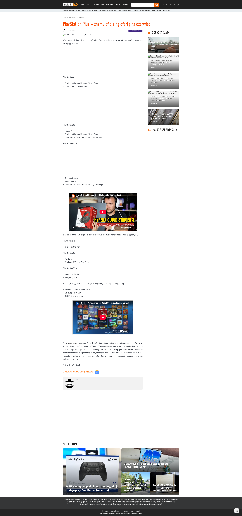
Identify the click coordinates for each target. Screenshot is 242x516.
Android (118, 5)
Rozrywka (94, 10)
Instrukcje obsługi (162, 10)
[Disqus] (103, 416)
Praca (117, 511)
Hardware (71, 10)
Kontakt (132, 511)
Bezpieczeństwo (86, 10)
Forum (153, 10)
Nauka (119, 10)
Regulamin (112, 511)
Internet (78, 10)
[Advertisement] (103, 60)
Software (65, 10)
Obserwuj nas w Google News (78, 371)
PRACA (169, 10)
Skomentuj (135, 31)
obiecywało (72, 343)
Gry (102, 5)
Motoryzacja (112, 10)
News (82, 5)
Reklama (105, 511)
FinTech (130, 10)
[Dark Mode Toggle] (236, 510)
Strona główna (68, 17)
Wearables (105, 10)
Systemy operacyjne (145, 10)
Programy (96, 5)
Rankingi (136, 10)
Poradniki (126, 5)
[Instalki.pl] (70, 4)
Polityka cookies (125, 511)
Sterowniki (109, 5)
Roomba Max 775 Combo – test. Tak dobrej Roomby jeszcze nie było (165, 488)
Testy (88, 5)
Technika (124, 10)
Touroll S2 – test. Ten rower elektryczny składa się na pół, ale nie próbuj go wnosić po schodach (135, 485)
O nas (137, 511)
